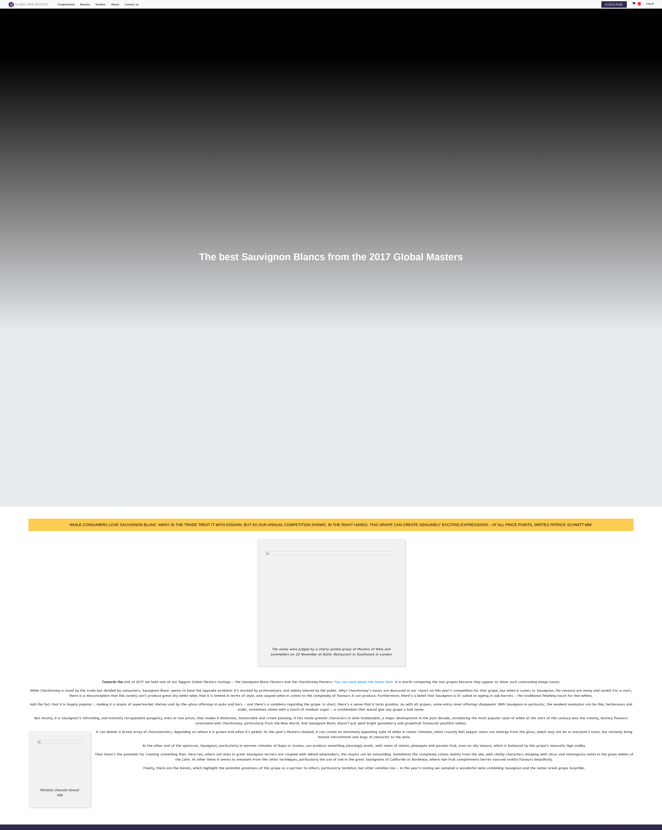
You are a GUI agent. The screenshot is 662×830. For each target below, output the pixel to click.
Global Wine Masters (31, 4)
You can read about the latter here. (364, 682)
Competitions (66, 4)
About (115, 4)
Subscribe (614, 4)
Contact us (132, 4)
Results (85, 4)
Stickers (101, 4)
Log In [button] (650, 3)
